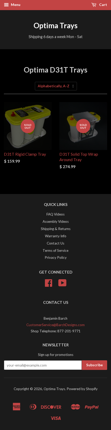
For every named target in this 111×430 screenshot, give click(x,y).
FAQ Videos (55, 214)
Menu (15, 4)
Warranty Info (55, 236)
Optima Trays (55, 25)
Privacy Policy (56, 257)
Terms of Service (55, 250)
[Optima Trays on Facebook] (48, 285)
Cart (102, 4)
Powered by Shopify (82, 389)
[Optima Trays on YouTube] (62, 285)
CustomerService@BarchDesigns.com (55, 325)
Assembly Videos (56, 221)
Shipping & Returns (55, 229)
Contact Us (55, 243)
